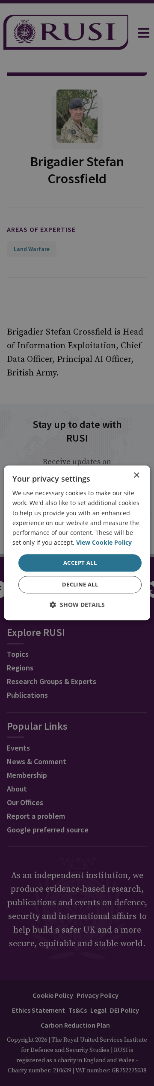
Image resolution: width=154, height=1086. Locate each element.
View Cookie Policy (104, 542)
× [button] (136, 475)
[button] (77, 605)
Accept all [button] (80, 562)
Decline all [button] (80, 585)
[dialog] (77, 542)
